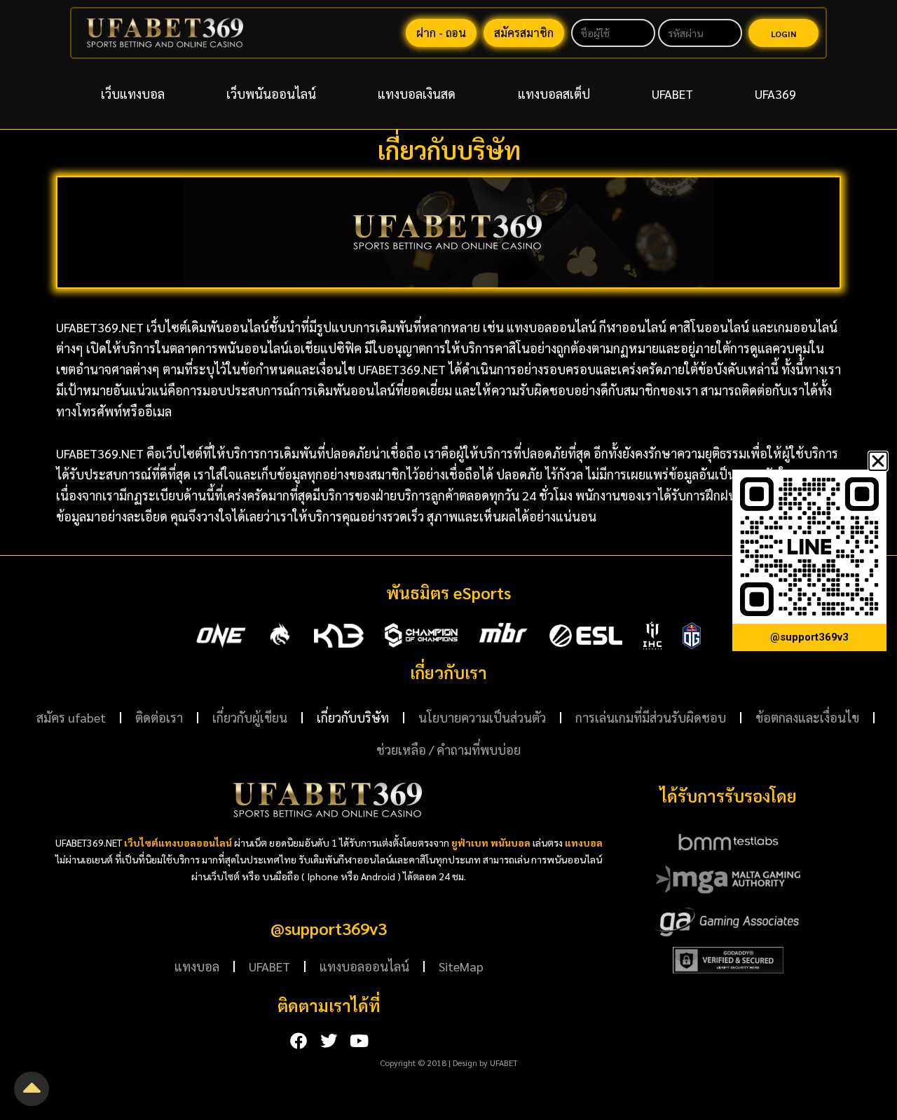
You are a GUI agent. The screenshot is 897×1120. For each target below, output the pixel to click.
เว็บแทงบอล (133, 94)
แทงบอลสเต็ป (554, 94)
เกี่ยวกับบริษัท (353, 717)
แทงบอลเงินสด (417, 94)
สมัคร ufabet (71, 717)
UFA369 (775, 94)
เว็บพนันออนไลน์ (271, 94)
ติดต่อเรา (159, 717)
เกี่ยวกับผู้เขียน (249, 717)
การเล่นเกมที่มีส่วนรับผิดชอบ (650, 717)
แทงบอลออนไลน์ (364, 966)
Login (783, 33)
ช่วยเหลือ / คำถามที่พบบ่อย (448, 750)
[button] (878, 461)
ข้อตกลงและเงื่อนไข (807, 717)
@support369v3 (329, 928)
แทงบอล (196, 966)
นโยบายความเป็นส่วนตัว (482, 717)
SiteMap (461, 966)
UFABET (672, 94)
